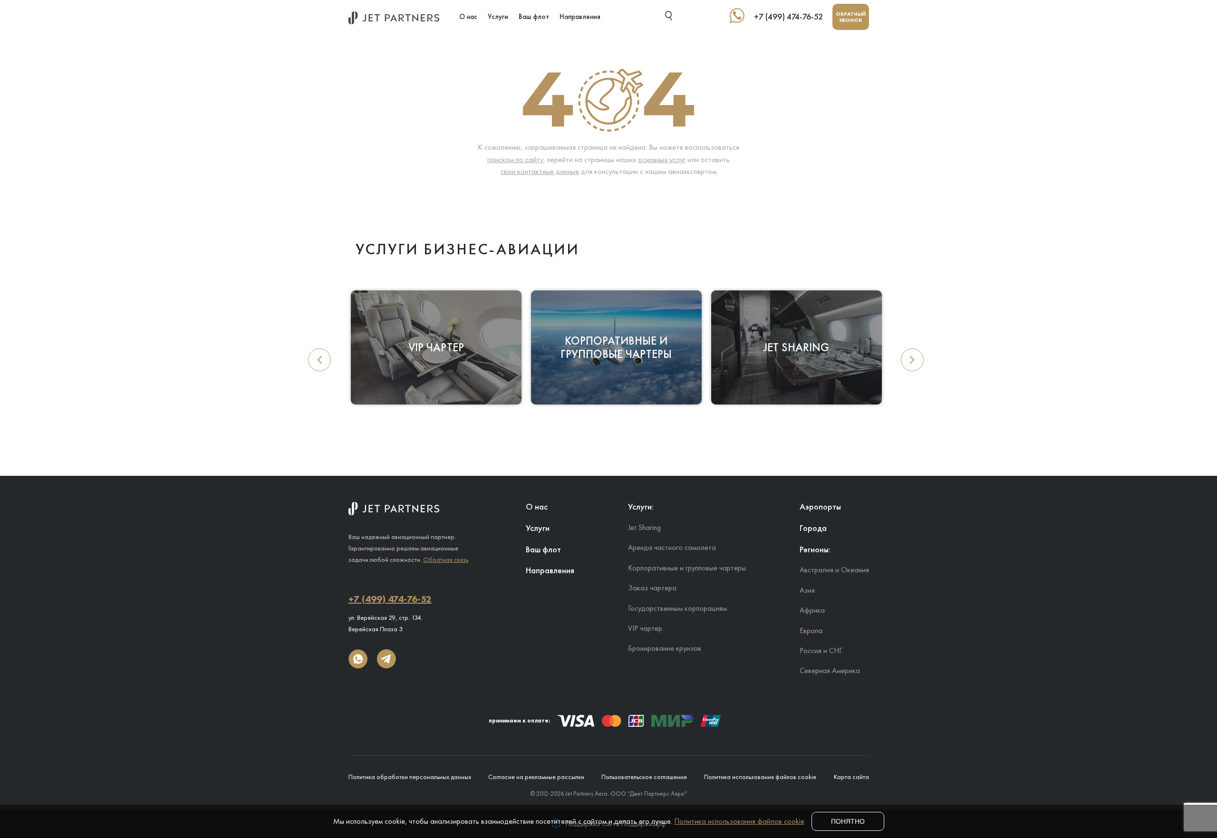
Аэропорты (820, 506)
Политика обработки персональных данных (409, 776)
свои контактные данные (540, 171)
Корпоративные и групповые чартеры (687, 568)
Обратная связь (445, 559)
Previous (319, 359)
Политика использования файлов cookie (760, 776)
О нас (468, 16)
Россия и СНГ (821, 650)
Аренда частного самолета (672, 547)
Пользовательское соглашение (644, 776)
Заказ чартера (652, 588)
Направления (580, 16)
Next (912, 359)
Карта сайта (851, 776)
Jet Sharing (644, 527)
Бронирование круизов (664, 648)
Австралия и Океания (834, 570)
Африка (812, 610)
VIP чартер (645, 628)
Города (813, 527)
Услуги (498, 16)
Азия (807, 590)
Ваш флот (534, 16)
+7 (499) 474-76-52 (788, 17)
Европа (811, 631)
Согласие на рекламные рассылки (536, 776)
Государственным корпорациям (677, 608)
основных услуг (662, 159)
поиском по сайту (515, 159)
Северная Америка (830, 670)
